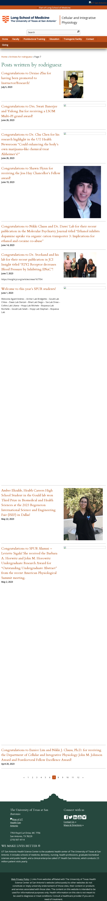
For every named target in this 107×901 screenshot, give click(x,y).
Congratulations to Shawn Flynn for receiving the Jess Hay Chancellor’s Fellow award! (30, 173)
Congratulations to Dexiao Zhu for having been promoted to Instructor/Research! (26, 78)
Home (4, 56)
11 (73, 777)
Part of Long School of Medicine (54, 7)
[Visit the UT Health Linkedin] (75, 816)
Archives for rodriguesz (20, 56)
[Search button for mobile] (78, 31)
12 (78, 777)
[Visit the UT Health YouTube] (79, 816)
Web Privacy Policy (20, 879)
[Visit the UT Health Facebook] (66, 816)
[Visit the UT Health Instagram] (84, 816)
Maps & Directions (73, 825)
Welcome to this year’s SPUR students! (28, 289)
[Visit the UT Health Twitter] (70, 816)
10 (67, 777)
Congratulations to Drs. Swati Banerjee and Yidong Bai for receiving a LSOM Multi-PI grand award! (29, 111)
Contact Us (69, 822)
